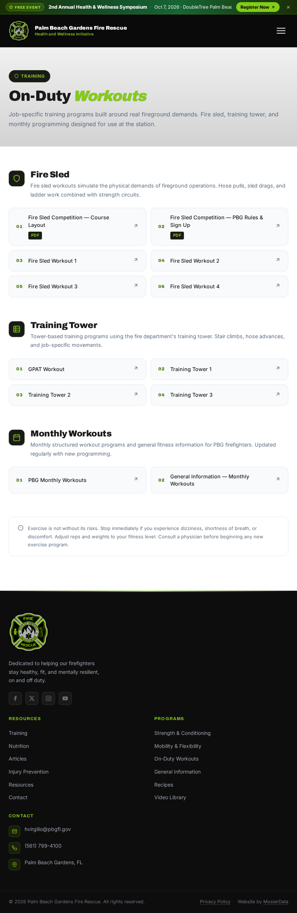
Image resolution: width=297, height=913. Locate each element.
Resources (21, 784)
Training (18, 733)
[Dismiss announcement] (288, 7)
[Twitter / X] (31, 698)
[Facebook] (15, 698)
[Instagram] (48, 698)
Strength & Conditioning (182, 733)
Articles (17, 758)
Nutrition (19, 746)
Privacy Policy (215, 901)
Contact (18, 797)
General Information (177, 771)
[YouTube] (65, 698)
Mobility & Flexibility (177, 746)
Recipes (163, 784)
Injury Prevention (29, 771)
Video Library (170, 797)
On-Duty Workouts (176, 758)
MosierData (275, 901)
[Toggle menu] (281, 30)
